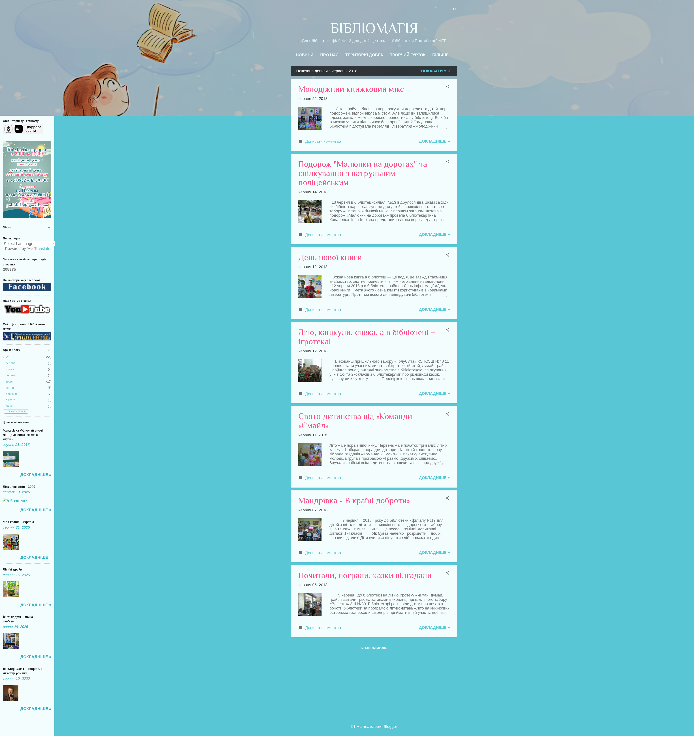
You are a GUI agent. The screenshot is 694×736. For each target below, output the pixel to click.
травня (10, 381)
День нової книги (330, 257)
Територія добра (364, 55)
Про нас (329, 55)
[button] (447, 87)
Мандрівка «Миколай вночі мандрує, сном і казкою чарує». (23, 435)
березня (11, 393)
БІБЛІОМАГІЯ (374, 28)
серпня (10, 363)
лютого (10, 400)
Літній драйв (12, 569)
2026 (6, 357)
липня (10, 369)
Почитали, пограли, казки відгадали (365, 575)
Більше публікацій (374, 648)
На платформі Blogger (376, 726)
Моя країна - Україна (18, 522)
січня (9, 406)
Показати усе (436, 71)
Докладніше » (434, 141)
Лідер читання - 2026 (19, 486)
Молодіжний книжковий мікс (351, 89)
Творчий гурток (407, 55)
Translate (42, 248)
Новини (304, 55)
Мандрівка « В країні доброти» (354, 500)
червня (10, 375)
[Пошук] (455, 9)
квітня (10, 387)
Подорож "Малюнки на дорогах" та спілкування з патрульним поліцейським (362, 173)
